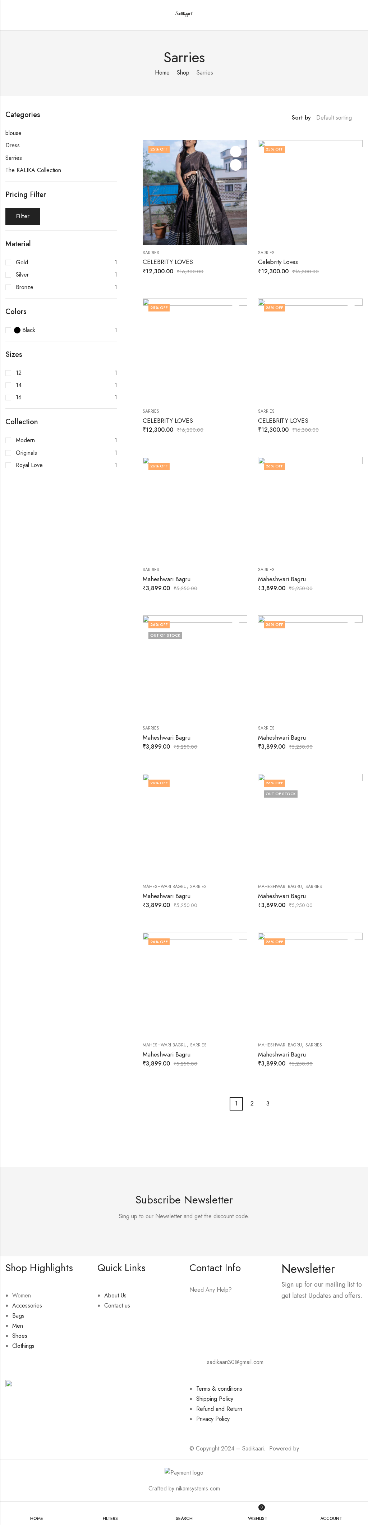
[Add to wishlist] (236, 151)
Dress (12, 145)
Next (279, 1104)
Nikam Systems (319, 1448)
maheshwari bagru (165, 886)
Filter (22, 216)
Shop (183, 72)
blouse (13, 133)
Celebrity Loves (278, 261)
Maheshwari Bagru (166, 579)
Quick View (236, 165)
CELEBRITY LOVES (168, 261)
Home (162, 72)
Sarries (151, 253)
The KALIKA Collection (33, 170)
